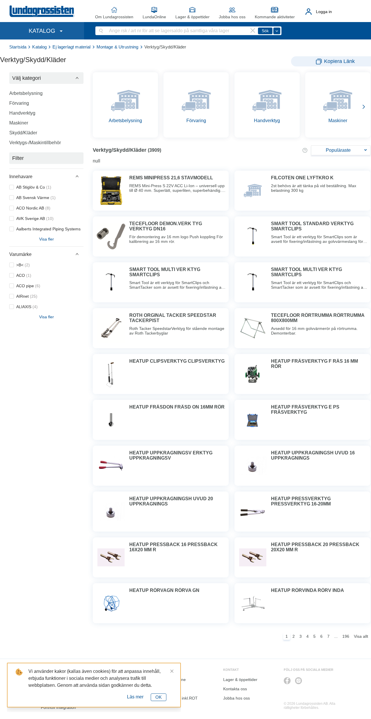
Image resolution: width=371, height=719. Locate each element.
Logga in (324, 11)
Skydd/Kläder (23, 132)
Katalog (39, 46)
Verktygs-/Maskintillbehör (35, 142)
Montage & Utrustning (118, 46)
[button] (46, 78)
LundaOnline (154, 17)
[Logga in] (308, 11)
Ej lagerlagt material (71, 46)
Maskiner (18, 122)
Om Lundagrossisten (114, 17)
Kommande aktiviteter (275, 17)
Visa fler (46, 239)
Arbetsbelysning (26, 93)
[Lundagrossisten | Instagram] (298, 681)
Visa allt (361, 636)
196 (345, 636)
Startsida (17, 46)
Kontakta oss (235, 689)
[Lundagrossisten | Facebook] (287, 681)
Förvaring (19, 103)
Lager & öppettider (192, 17)
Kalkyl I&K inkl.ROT (180, 698)
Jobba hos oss (232, 17)
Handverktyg (22, 113)
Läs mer (135, 696)
